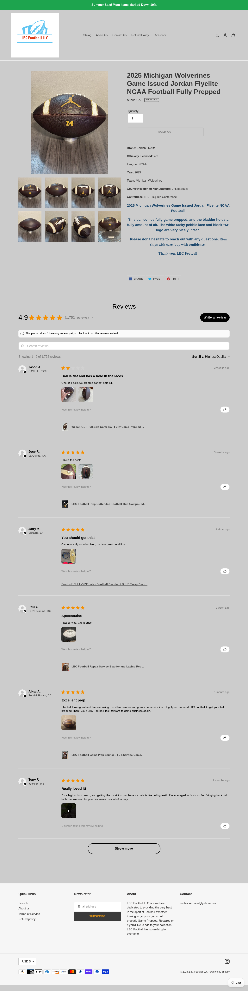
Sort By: (198, 356)
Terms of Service (29, 913)
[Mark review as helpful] (225, 409)
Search (23, 903)
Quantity (133, 111)
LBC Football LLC (198, 971)
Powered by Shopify (219, 971)
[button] (92, 317)
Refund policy (27, 919)
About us (24, 908)
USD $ (26, 961)
